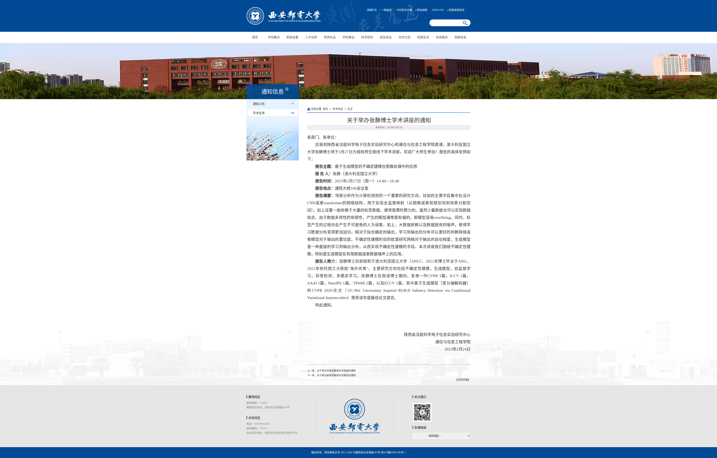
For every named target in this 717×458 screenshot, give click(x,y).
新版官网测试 (456, 10)
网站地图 (422, 10)
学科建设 (348, 37)
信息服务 (442, 37)
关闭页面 (462, 379)
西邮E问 (372, 10)
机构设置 (292, 37)
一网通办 (386, 10)
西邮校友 (460, 37)
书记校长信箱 (404, 10)
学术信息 (259, 113)
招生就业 (386, 37)
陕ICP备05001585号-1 (393, 452)
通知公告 (259, 103)
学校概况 (274, 37)
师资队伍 (330, 37)
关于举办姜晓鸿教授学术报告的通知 (336, 375)
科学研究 (367, 37)
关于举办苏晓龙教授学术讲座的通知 (336, 370)
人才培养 (311, 37)
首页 (255, 37)
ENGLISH (438, 10)
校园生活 (423, 37)
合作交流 (404, 37)
